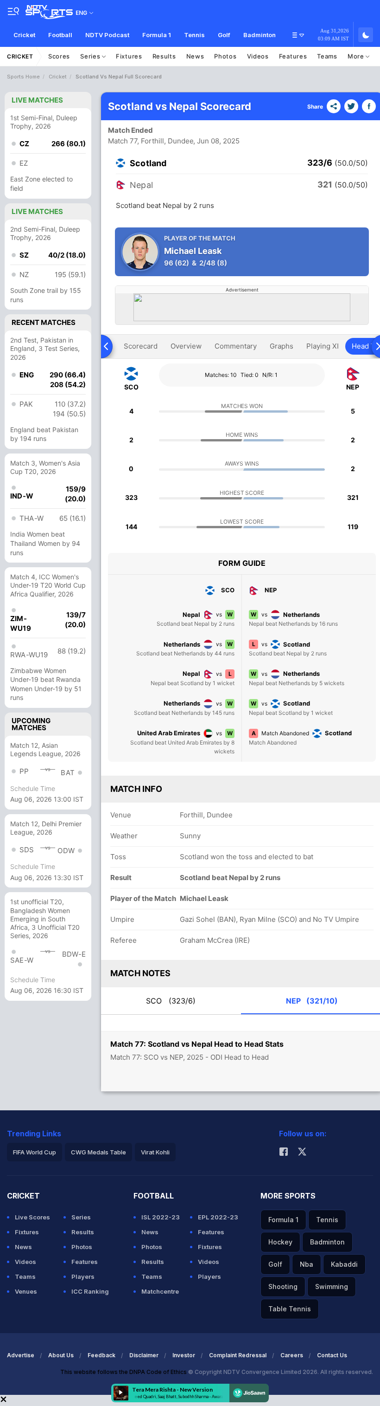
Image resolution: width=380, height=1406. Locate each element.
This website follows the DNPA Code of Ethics (124, 1371)
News (195, 56)
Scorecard (141, 346)
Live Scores (32, 1217)
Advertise (20, 1355)
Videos (258, 56)
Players (83, 1276)
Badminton (259, 35)
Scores (59, 56)
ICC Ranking (90, 1291)
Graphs (281, 346)
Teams (327, 56)
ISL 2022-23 (160, 1217)
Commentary (236, 346)
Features (293, 56)
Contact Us (332, 1355)
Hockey (280, 1242)
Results (164, 56)
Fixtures (129, 56)
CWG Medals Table (98, 1152)
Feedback (101, 1355)
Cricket (24, 35)
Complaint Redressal (237, 1355)
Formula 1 (156, 35)
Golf (224, 35)
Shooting (283, 1286)
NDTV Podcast (107, 35)
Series (91, 56)
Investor (183, 1355)
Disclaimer (143, 1355)
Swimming (331, 1286)
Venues (26, 1291)
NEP (312, 1000)
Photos (225, 56)
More (357, 56)
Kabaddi (344, 1264)
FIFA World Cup (34, 1152)
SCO (171, 1000)
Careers (291, 1355)
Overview (186, 346)
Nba (306, 1264)
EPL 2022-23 (218, 1217)
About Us (61, 1355)
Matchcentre (160, 1291)
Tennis (194, 35)
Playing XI (322, 346)
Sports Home (23, 76)
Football (60, 35)
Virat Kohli (155, 1152)
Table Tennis (289, 1309)
